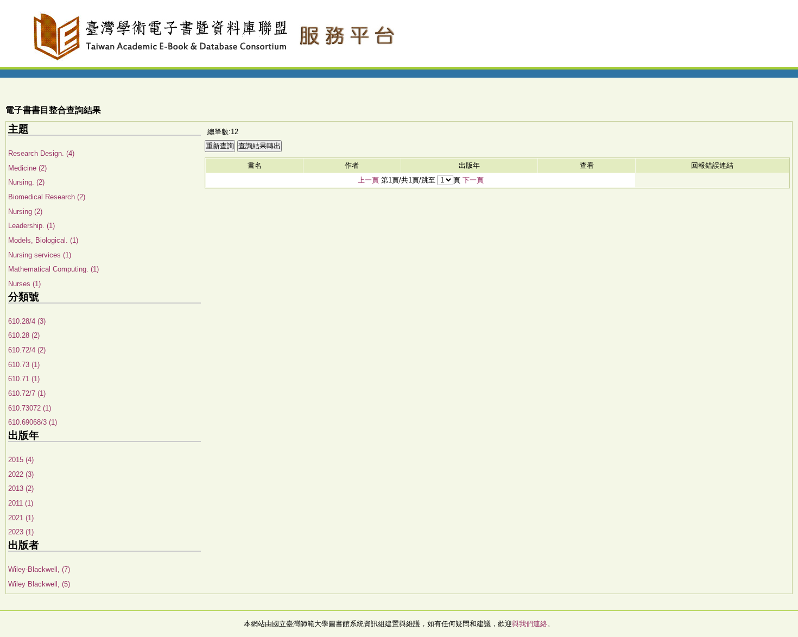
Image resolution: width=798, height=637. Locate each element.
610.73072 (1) (29, 408)
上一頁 (368, 180)
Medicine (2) (27, 168)
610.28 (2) (24, 335)
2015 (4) (21, 460)
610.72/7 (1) (27, 393)
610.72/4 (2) (27, 350)
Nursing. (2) (26, 182)
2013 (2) (21, 488)
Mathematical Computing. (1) (53, 269)
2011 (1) (20, 503)
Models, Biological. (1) (43, 240)
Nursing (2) (25, 211)
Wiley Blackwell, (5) (39, 584)
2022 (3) (21, 474)
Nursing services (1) (39, 255)
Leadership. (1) (31, 226)
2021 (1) (21, 518)
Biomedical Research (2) (46, 197)
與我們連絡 (529, 624)
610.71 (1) (24, 379)
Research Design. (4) (41, 153)
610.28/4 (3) (27, 321)
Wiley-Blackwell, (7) (39, 569)
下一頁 (473, 180)
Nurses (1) (24, 284)
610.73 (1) (24, 365)
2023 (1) (21, 532)
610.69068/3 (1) (32, 422)
